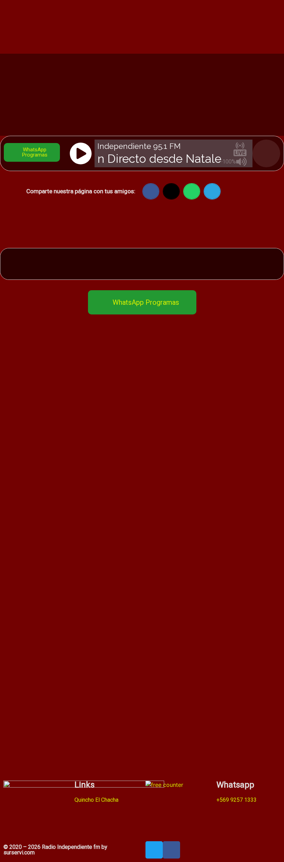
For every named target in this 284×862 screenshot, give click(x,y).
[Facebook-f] (171, 850)
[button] (150, 191)
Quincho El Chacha (96, 800)
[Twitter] (154, 850)
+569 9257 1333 (236, 800)
